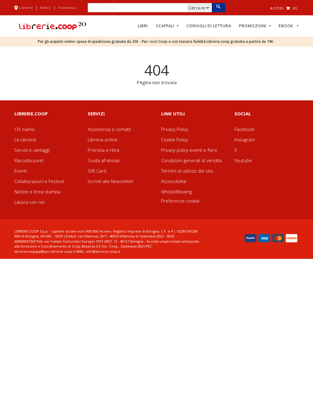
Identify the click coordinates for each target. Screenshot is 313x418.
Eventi (45, 7)
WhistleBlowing (176, 191)
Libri (143, 25)
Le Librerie (25, 139)
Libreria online (102, 139)
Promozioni (253, 25)
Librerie (26, 7)
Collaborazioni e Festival (39, 181)
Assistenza (67, 7)
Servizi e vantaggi (32, 150)
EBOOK (287, 25)
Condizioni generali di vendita (191, 160)
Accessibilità (173, 181)
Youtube (243, 160)
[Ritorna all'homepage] (52, 25)
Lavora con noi (29, 202)
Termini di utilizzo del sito (187, 171)
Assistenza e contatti (109, 129)
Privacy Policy (174, 129)
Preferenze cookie (180, 201)
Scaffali (166, 25)
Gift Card (97, 171)
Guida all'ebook (104, 160)
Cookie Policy (174, 139)
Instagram (244, 139)
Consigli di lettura (208, 25)
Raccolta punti (28, 160)
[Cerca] (218, 7)
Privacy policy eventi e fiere (189, 150)
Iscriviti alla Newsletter (111, 181)
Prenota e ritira (103, 150)
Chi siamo (24, 129)
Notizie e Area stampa (37, 191)
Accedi (277, 8)
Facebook (244, 129)
